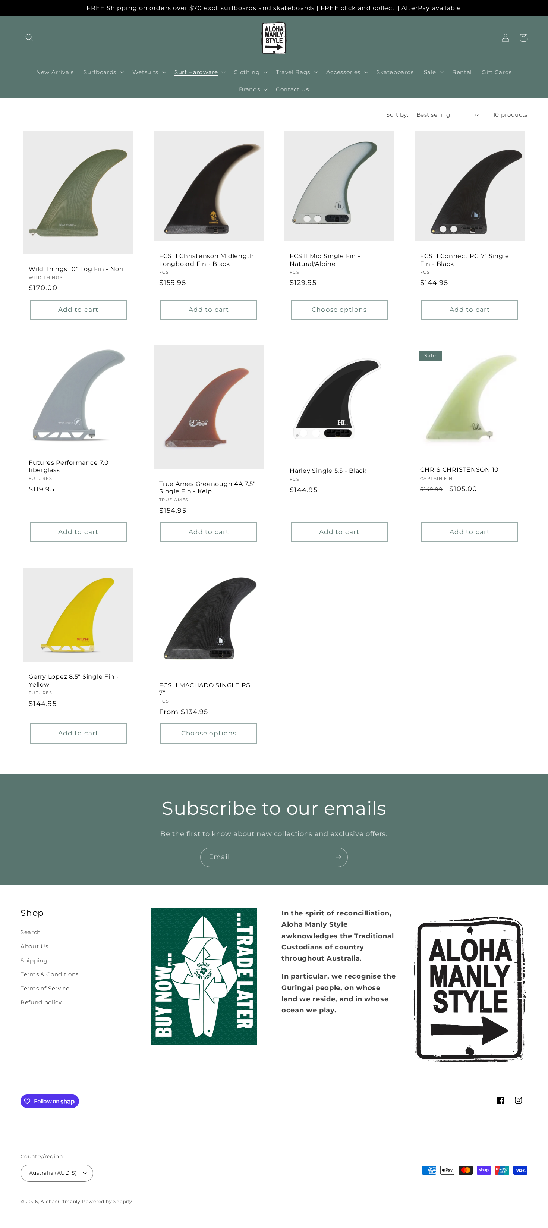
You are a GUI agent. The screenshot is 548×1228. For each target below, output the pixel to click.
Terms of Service (45, 988)
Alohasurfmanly (61, 1201)
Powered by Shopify (107, 1201)
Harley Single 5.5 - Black (328, 470)
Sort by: (397, 114)
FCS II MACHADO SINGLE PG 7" (205, 689)
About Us (34, 946)
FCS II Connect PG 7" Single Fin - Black (464, 259)
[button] (29, 38)
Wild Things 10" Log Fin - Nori (76, 269)
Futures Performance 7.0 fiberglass (68, 466)
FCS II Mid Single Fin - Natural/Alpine (325, 259)
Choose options (339, 309)
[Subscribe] (338, 857)
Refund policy (41, 1002)
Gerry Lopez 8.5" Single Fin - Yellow (74, 680)
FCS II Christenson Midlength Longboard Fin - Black (206, 259)
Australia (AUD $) (53, 1172)
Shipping (34, 960)
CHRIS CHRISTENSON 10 (459, 469)
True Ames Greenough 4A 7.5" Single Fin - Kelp (207, 487)
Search (31, 932)
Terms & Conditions (50, 974)
